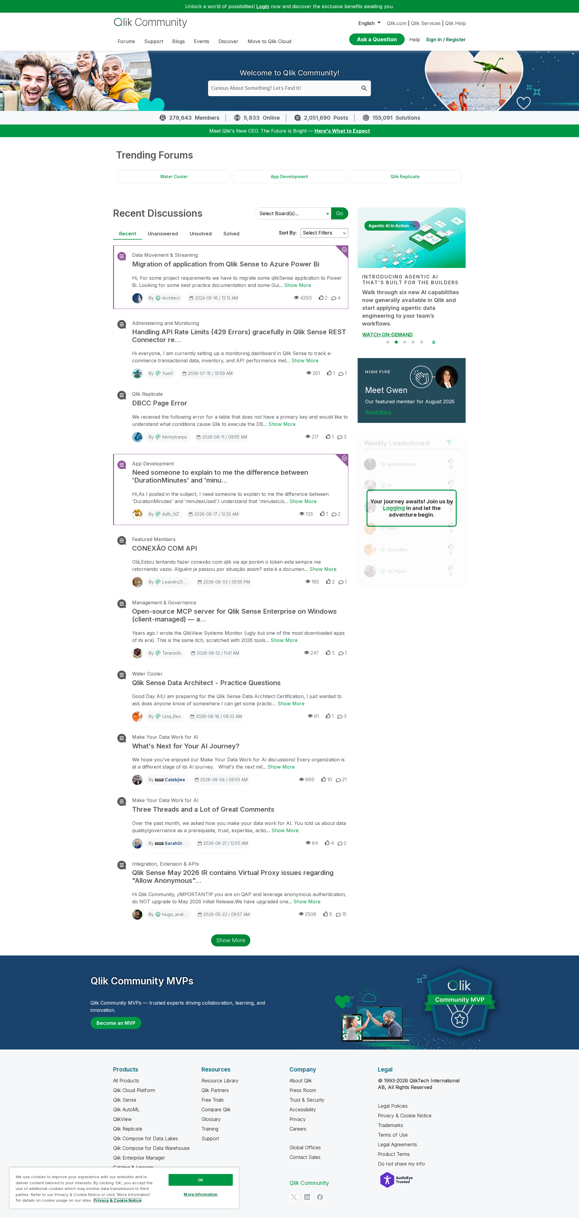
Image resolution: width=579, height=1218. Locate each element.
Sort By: (288, 233)
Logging (394, 500)
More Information (200, 1194)
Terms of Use (393, 1135)
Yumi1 (167, 373)
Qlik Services (426, 23)
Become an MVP (115, 1023)
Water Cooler (174, 176)
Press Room (303, 1090)
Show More (297, 285)
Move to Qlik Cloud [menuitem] (269, 41)
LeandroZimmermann (183, 581)
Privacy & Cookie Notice (405, 1116)
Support (210, 1138)
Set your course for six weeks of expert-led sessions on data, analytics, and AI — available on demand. (405, 304)
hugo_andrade (177, 914)
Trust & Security (307, 1100)
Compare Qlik (216, 1109)
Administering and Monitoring (165, 323)
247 (314, 653)
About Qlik (301, 1081)
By (164, 298)
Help (414, 39)
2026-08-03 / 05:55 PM (226, 581)
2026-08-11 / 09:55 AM (224, 436)
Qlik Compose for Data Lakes (145, 1138)
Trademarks (390, 1125)
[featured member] (446, 369)
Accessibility (303, 1109)
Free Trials (212, 1100)
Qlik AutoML (126, 1109)
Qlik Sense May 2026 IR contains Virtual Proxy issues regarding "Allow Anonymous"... (233, 876)
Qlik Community (309, 1183)
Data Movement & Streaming (165, 255)
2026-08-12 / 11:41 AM (218, 653)
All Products (126, 1081)
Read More (378, 404)
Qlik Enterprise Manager (139, 1158)
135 (309, 514)
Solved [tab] (231, 234)
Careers (298, 1129)
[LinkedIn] (307, 1196)
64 (315, 843)
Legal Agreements (397, 1144)
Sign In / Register (446, 39)
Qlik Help (455, 23)
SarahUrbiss (178, 843)
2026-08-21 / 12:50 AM (225, 843)
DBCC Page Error (159, 403)
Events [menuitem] (201, 41)
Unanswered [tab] (163, 234)
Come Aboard (378, 326)
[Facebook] (319, 1196)
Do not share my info (402, 1164)
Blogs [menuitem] (178, 41)
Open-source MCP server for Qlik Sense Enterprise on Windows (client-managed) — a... (234, 615)
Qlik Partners (215, 1090)
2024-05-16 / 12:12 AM (216, 298)
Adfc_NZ (170, 514)
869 (309, 779)
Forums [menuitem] (126, 41)
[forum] (121, 256)
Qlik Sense (124, 1100)
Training (209, 1129)
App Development (289, 176)
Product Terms (394, 1154)
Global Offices (305, 1147)
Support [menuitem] (153, 41)
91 (316, 716)
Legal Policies (393, 1106)
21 (344, 779)
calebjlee (175, 779)
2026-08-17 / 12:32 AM (216, 514)
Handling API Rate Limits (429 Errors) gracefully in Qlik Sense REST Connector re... (239, 336)
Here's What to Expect (342, 131)
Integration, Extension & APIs (165, 864)
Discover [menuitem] (228, 41)
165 (315, 582)
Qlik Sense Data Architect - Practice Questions (206, 683)
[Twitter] (294, 1196)
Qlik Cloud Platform (134, 1090)
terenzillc (172, 653)
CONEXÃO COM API (164, 548)
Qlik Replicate (405, 176)
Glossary (211, 1119)
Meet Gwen (386, 382)
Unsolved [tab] (201, 234)
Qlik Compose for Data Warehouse (151, 1148)
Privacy (298, 1119)
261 (316, 373)
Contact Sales (305, 1157)
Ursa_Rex (171, 716)
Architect (171, 298)
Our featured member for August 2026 (409, 394)
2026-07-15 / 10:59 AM (210, 373)
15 (344, 914)
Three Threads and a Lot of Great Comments (203, 809)
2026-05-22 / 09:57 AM (226, 914)
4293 (306, 298)
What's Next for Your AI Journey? (185, 746)
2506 (310, 914)
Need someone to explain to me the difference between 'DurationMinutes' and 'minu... (220, 476)
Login (262, 6)
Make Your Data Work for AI (165, 737)
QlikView (122, 1119)
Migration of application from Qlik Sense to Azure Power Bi (225, 264)
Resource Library (220, 1081)
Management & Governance (164, 603)
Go (339, 213)
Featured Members (154, 539)
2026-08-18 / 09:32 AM (219, 716)
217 (315, 437)
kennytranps (174, 436)
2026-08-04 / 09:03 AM (224, 779)
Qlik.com (397, 23)
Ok (200, 1179)
